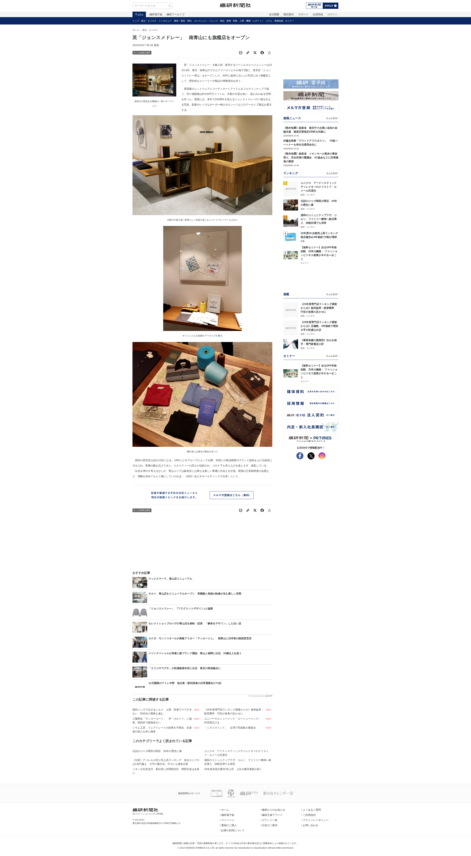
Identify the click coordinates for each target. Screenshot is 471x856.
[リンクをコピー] (248, 53)
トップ (135, 21)
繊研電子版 (155, 14)
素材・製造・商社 (183, 21)
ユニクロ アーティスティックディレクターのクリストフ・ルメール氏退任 (236, 753)
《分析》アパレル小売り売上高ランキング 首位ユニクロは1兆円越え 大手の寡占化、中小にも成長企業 (165, 762)
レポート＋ (258, 21)
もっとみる (331, 118)
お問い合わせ (310, 825)
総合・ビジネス (149, 21)
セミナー (289, 21)
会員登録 (318, 14)
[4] (290, 236)
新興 (228, 21)
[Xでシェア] (255, 53)
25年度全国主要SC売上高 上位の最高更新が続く (233, 769)
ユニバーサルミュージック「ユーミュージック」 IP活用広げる (233, 720)
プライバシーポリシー (316, 820)
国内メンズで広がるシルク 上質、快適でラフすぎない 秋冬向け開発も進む (162, 711)
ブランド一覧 (269, 820)
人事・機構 (245, 21)
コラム (269, 21)
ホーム (135, 30)
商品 (222, 21)
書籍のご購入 (229, 825)
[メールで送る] (241, 53)
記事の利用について (233, 830)
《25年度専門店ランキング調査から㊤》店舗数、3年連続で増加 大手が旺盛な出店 (321, 326)
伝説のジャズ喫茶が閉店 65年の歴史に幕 (157, 751)
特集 (235, 21)
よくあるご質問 (312, 809)
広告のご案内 (269, 825)
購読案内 (289, 14)
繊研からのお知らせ (273, 809)
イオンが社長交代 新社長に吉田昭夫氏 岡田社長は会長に (165, 771)
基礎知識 (278, 21)
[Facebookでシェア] (262, 53)
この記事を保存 (143, 53)
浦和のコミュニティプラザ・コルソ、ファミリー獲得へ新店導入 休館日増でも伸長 (237, 762)
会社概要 (274, 14)
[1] (290, 188)
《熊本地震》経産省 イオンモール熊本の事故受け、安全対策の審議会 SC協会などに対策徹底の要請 (310, 157)
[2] (290, 204)
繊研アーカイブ (176, 14)
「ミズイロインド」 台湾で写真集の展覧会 (230, 727)
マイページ (227, 820)
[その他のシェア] (269, 53)
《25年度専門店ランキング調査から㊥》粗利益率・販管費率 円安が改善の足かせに (234, 711)
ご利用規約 (309, 814)
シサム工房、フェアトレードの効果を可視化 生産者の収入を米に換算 (162, 729)
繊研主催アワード (272, 814)
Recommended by (256, 696)
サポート (303, 14)
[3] (290, 220)
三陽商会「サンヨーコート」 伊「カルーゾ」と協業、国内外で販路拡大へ (162, 720)
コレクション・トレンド (206, 21)
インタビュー (165, 21)
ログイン (332, 14)
